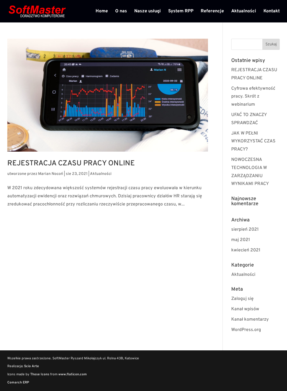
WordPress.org (246, 330)
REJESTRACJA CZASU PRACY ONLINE (71, 163)
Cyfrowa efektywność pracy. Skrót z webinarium (253, 97)
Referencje (212, 11)
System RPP (180, 11)
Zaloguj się (242, 299)
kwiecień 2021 (245, 250)
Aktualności (243, 11)
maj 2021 (240, 240)
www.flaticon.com (72, 374)
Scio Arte (31, 366)
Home (102, 11)
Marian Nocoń (50, 174)
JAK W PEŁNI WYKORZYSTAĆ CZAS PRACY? (253, 141)
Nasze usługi (147, 11)
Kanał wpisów (245, 309)
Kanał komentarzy (250, 319)
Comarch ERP (18, 382)
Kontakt (271, 11)
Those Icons (39, 374)
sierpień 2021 (245, 229)
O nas (121, 11)
